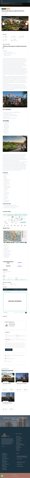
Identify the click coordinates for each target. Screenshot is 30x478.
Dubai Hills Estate (4, 466)
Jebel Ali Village (4, 469)
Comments (6, 341)
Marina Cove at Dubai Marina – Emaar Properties (21, 383)
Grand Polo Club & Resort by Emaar (7, 383)
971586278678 (12, 326)
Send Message (8, 349)
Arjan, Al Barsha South (5, 458)
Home (2, 4)
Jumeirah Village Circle (5, 464)
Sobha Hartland (18, 447)
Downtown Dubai (18, 440)
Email (16, 334)
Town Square (4, 468)
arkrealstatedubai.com (20, 466)
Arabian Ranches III (19, 443)
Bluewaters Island (4, 461)
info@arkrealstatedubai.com (10, 358)
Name (6, 334)
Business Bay (4, 460)
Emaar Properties (7, 4)
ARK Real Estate (12, 324)
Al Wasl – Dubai (4, 457)
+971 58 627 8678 (12, 325)
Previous (3, 24)
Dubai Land (18, 448)
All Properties (4, 372)
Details (11, 389)
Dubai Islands (18, 436)
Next (26, 24)
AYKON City (3, 465)
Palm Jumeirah (18, 439)
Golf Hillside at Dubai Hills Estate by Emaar (7, 403)
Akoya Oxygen (4, 453)
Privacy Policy (14, 474)
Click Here (20, 262)
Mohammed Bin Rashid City (20, 444)
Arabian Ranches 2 (5, 454)
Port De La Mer (4, 462)
